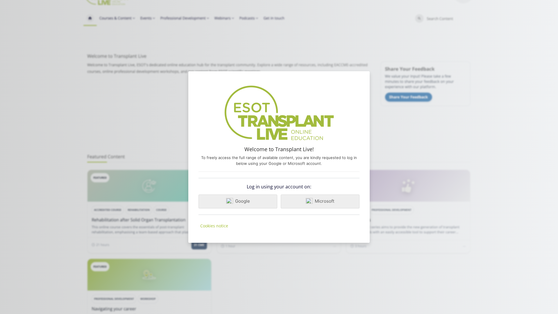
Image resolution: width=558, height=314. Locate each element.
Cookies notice (214, 226)
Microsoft (325, 201)
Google (242, 201)
